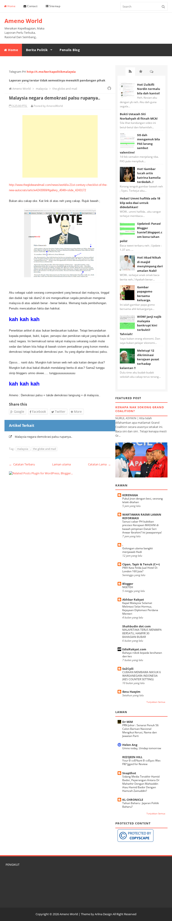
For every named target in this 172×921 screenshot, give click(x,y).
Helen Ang (129, 745)
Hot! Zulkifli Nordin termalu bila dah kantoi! (148, 89)
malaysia (23, 449)
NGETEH (127, 587)
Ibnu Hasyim (131, 692)
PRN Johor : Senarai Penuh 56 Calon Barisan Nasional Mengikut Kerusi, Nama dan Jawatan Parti (140, 730)
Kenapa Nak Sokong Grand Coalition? (139, 409)
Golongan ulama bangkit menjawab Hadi (137, 550)
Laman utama (61, 464)
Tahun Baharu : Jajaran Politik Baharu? (140, 805)
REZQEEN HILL (132, 757)
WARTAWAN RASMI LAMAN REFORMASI (141, 516)
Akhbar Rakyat (133, 599)
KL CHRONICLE (132, 800)
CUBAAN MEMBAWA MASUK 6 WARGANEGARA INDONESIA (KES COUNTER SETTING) (141, 675)
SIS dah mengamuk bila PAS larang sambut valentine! (140, 143)
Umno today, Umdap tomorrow (141, 748)
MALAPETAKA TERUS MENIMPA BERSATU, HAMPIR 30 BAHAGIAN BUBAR (142, 633)
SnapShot (129, 773)
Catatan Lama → (99, 464)
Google (18, 411)
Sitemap (54, 6)
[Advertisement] (60, 146)
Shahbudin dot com (136, 626)
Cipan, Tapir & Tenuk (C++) (141, 564)
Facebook (38, 411)
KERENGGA (130, 495)
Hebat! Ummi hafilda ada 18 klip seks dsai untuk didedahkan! (140, 202)
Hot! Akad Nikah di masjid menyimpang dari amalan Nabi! (150, 264)
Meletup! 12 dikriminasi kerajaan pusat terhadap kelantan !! (139, 359)
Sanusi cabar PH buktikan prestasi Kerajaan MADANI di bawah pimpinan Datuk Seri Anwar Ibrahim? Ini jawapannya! (142, 527)
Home (11, 6)
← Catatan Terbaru (22, 464)
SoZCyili (127, 669)
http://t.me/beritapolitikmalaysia (51, 72)
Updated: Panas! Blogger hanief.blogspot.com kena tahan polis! (141, 232)
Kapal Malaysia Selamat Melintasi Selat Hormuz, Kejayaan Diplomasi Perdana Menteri (140, 608)
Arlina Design (103, 914)
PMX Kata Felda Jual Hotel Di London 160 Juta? (139, 569)
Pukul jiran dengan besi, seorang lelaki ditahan (142, 500)
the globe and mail (44, 449)
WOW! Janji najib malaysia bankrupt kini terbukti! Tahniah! (140, 325)
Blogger (127, 584)
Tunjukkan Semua (155, 702)
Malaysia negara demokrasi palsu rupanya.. (43, 437)
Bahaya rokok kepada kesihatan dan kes (142, 654)
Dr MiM (127, 722)
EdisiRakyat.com (134, 649)
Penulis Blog (70, 50)
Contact (32, 6)
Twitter (59, 411)
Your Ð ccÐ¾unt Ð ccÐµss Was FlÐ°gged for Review (141, 762)
